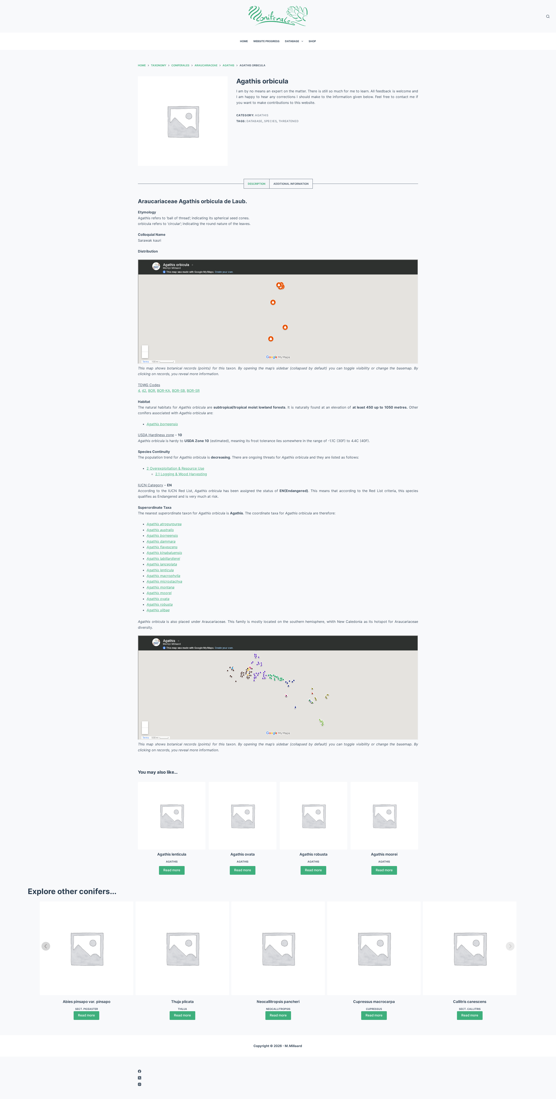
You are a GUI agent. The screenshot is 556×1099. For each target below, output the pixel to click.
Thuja (182, 1009)
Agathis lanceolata (162, 564)
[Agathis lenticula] (171, 816)
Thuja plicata (182, 1001)
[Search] (547, 16)
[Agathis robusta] (313, 816)
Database (292, 41)
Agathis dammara (161, 541)
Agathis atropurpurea (164, 524)
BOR (151, 390)
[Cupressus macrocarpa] (374, 948)
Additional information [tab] (291, 183)
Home (244, 41)
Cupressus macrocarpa (374, 1001)
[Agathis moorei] (384, 816)
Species (270, 121)
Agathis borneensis (162, 424)
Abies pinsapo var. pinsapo (86, 1001)
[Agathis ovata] (242, 816)
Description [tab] (256, 183)
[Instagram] (205, 1084)
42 (144, 390)
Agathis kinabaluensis (164, 552)
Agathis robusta (160, 604)
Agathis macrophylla (163, 576)
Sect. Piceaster (86, 1009)
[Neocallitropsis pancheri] (278, 948)
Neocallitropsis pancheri (278, 1001)
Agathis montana (160, 587)
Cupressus (374, 1009)
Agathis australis (160, 530)
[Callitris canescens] (469, 948)
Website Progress (266, 41)
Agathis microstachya (164, 581)
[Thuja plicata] (182, 948)
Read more (171, 870)
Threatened (289, 121)
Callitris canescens (469, 1001)
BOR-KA (163, 390)
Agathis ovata (158, 599)
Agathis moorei (159, 593)
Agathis (261, 115)
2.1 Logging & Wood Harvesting (181, 474)
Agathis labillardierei (163, 558)
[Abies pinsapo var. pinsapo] (86, 948)
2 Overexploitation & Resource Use (175, 468)
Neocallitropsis (278, 1009)
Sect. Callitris (470, 1009)
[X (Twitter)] (205, 1077)
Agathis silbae (158, 610)
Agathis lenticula (160, 570)
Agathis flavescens (162, 547)
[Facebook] (205, 1071)
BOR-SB (178, 390)
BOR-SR (193, 390)
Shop (312, 41)
